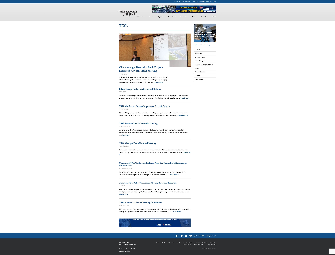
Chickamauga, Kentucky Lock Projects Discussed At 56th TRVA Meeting (155, 50)
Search (176, 1)
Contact (204, 242)
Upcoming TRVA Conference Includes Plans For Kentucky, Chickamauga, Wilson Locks (153, 164)
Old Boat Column (200, 57)
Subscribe (209, 1)
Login (214, 1)
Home (143, 17)
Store (214, 17)
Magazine (160, 17)
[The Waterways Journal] (129, 13)
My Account (180, 242)
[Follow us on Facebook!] (177, 236)
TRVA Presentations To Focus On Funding (138, 123)
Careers (197, 242)
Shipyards (198, 68)
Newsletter (202, 1)
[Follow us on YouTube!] (190, 236)
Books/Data (171, 17)
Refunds (212, 242)
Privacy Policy (187, 244)
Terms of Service (199, 244)
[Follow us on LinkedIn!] (186, 236)
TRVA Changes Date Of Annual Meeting (137, 143)
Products (197, 75)
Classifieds (204, 17)
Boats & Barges (199, 61)
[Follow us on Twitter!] (182, 236)
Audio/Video (183, 17)
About (163, 242)
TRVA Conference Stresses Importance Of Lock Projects (144, 106)
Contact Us (195, 1)
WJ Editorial (198, 53)
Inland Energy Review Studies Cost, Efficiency (140, 89)
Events (194, 17)
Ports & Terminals (200, 72)
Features (197, 49)
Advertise (187, 1)
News (151, 17)
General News (199, 79)
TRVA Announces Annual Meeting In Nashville (140, 202)
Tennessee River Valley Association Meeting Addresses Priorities (147, 182)
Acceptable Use (211, 244)
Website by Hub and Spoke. (209, 249)
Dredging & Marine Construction (204, 64)
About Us (181, 1)
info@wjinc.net (211, 236)
